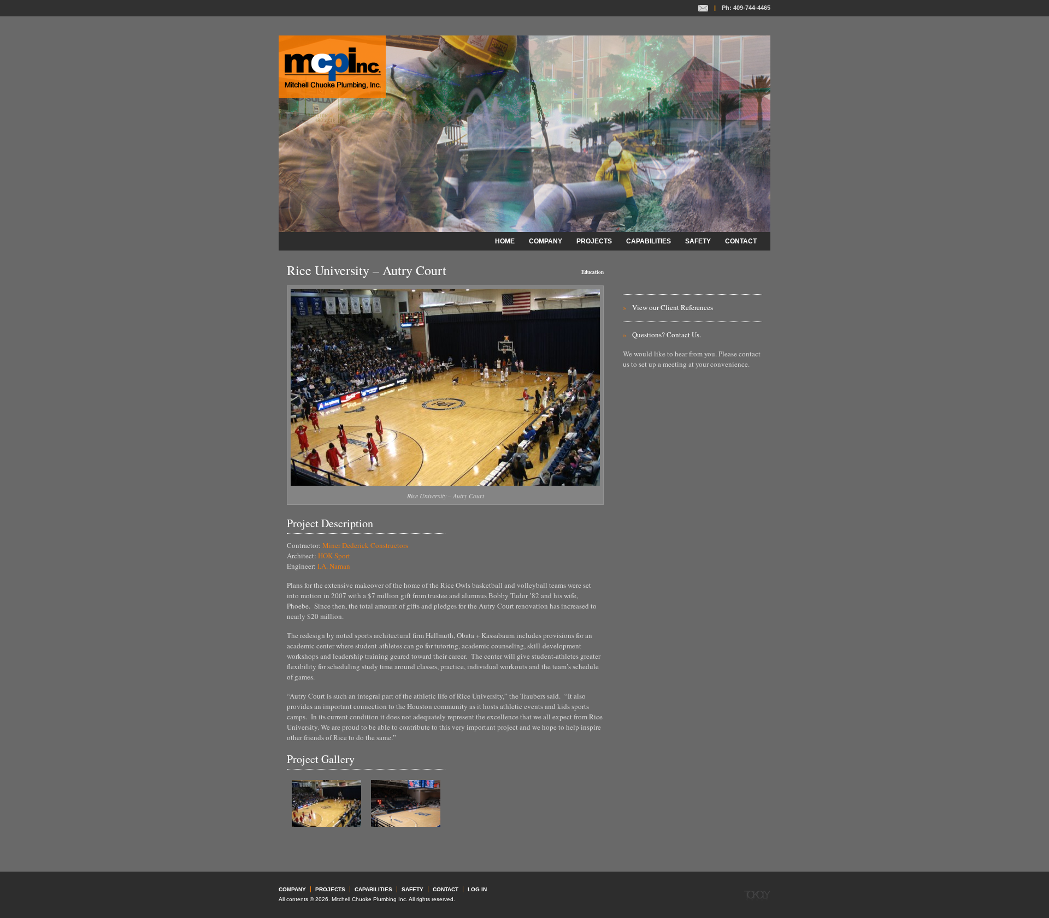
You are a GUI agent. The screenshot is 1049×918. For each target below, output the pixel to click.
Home (505, 241)
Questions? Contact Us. (666, 334)
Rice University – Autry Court (366, 270)
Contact (703, 8)
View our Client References (672, 307)
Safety (698, 241)
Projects (594, 241)
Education (592, 272)
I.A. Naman (333, 566)
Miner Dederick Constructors (365, 545)
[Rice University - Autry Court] (326, 824)
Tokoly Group (757, 896)
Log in (477, 889)
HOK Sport (334, 556)
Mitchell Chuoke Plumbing (332, 66)
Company (545, 241)
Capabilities (648, 241)
